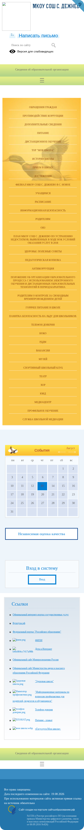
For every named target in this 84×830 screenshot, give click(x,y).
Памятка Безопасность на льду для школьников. (43, 316)
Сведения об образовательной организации (42, 69)
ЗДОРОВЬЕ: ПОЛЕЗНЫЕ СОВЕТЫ (43, 251)
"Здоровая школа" (44, 681)
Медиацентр (42, 402)
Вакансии (43, 350)
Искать (53, 45)
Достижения (43, 176)
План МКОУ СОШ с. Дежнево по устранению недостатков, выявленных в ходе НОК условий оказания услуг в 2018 (43, 239)
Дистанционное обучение (43, 141)
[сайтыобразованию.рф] (78, 6)
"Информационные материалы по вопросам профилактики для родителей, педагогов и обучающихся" (41, 696)
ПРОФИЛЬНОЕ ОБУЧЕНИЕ (43, 410)
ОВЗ (43, 227)
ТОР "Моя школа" (43, 150)
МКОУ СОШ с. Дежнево (57, 7)
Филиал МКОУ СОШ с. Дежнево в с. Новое (42, 184)
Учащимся (43, 193)
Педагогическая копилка (43, 260)
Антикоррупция (43, 268)
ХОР (43, 385)
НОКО (42, 333)
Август (70, 448)
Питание (43, 133)
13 (42, 485)
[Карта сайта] (12, 35)
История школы (43, 158)
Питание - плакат (43, 720)
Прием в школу (43, 167)
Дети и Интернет (43, 649)
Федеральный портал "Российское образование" (37, 631)
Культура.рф (19, 623)
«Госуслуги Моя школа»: (48, 728)
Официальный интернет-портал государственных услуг (41, 614)
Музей (43, 359)
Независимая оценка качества (41, 534)
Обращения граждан (43, 107)
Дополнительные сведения (43, 124)
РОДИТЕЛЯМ (42, 219)
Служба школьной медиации (43, 419)
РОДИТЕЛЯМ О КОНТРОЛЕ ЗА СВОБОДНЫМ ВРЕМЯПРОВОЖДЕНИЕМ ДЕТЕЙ (43, 297)
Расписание (43, 201)
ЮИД (43, 393)
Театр (43, 376)
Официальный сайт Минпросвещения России (36, 659)
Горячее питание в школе (43, 307)
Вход (42, 579)
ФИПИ (38, 640)
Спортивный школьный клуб (43, 367)
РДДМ (43, 342)
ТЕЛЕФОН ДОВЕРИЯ (43, 324)
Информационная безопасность (43, 210)
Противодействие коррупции (43, 115)
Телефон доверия (44, 709)
